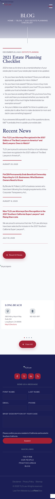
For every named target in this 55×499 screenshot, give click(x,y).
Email (6, 403)
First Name (9, 392)
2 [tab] (26, 337)
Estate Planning (30, 52)
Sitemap (39, 481)
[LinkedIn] (31, 376)
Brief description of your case (20, 414)
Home (11, 21)
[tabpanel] (27, 297)
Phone (32, 403)
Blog (19, 21)
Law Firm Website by (21, 491)
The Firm (27, 457)
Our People (27, 460)
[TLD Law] (7, 4)
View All (29, 344)
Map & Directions (11, 324)
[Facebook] (17, 376)
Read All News (15, 255)
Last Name (35, 392)
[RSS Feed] (38, 376)
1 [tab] (24, 337)
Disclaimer (17, 481)
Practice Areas (27, 463)
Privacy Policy (28, 481)
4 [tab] (31, 337)
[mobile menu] (49, 6)
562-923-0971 (35, 316)
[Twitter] (24, 376)
